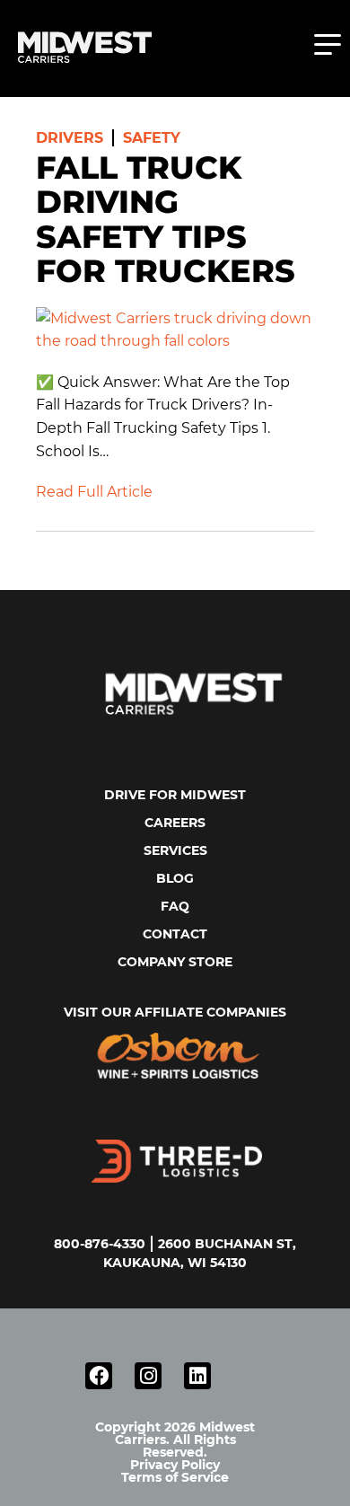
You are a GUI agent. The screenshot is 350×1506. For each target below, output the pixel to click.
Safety (151, 137)
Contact (175, 934)
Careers (175, 823)
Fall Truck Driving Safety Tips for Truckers (165, 219)
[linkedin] (197, 1375)
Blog (175, 878)
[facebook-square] (98, 1375)
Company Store (175, 962)
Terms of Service (175, 1477)
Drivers (69, 137)
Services (175, 850)
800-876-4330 (99, 1244)
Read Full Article (94, 491)
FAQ (175, 906)
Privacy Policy (175, 1465)
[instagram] (148, 1375)
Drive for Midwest (175, 795)
